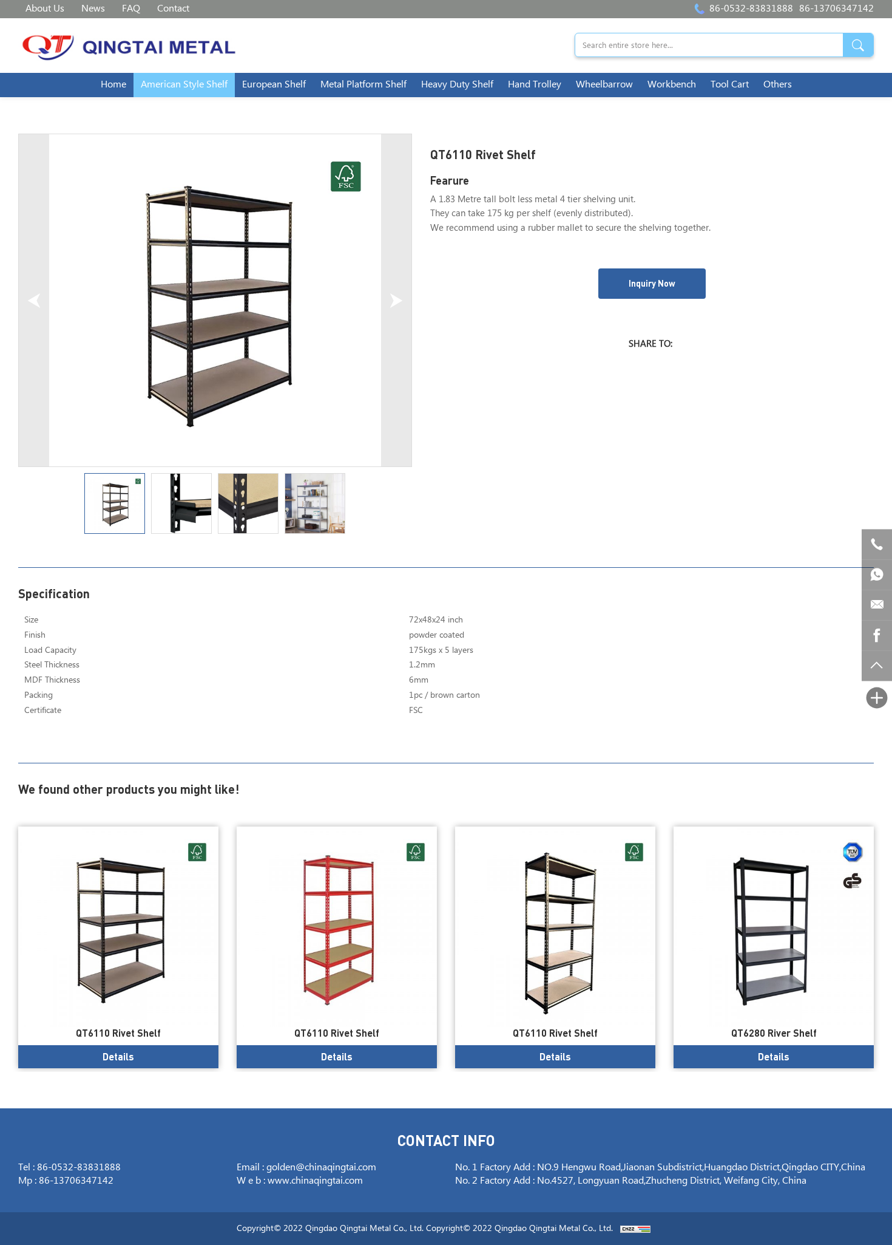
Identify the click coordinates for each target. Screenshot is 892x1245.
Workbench (671, 84)
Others (777, 84)
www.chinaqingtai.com (315, 1181)
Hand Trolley (534, 84)
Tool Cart (730, 84)
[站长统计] (635, 1228)
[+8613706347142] (877, 574)
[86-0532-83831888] (877, 544)
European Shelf (274, 84)
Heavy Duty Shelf (457, 84)
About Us (44, 8)
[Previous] (34, 300)
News (93, 8)
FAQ (131, 8)
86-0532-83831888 (751, 8)
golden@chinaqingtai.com (321, 1167)
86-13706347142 (836, 8)
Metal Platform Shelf (363, 84)
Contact (173, 8)
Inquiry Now (652, 283)
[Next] (396, 300)
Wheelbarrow (604, 84)
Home (113, 84)
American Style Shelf (184, 84)
